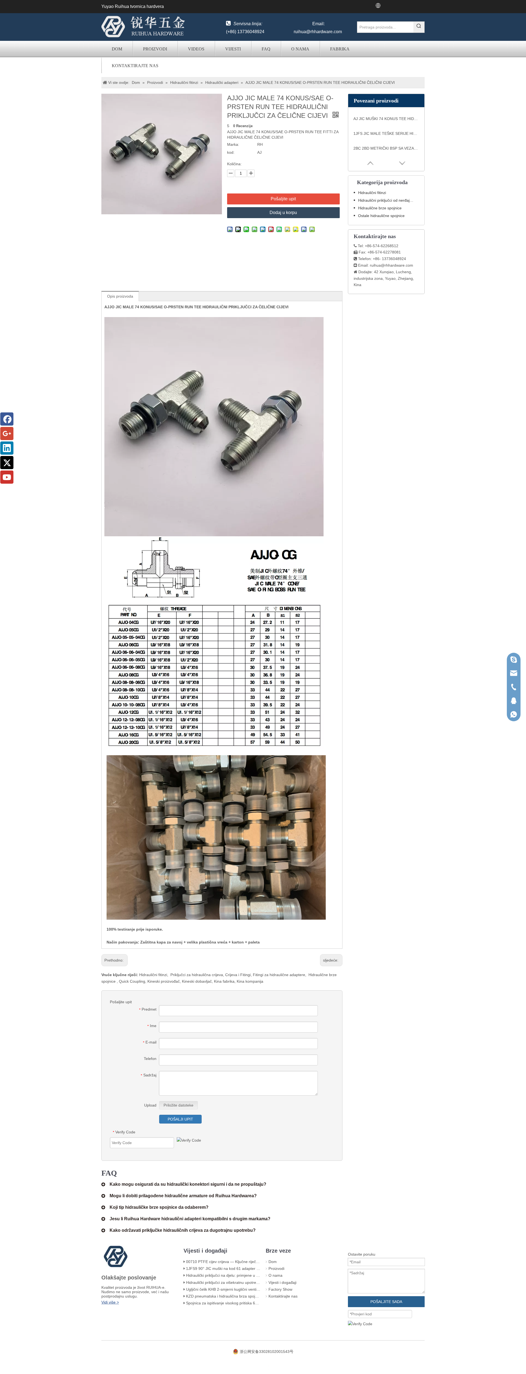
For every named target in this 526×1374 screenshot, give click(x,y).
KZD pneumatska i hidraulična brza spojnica (224, 1296)
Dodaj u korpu (283, 212)
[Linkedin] (6, 448)
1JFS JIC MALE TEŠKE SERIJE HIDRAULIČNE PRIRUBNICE (386, 133)
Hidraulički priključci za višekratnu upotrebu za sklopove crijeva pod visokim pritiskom (259, 1282)
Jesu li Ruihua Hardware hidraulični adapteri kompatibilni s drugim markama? (190, 1218)
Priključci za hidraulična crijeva (196, 975)
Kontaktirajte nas (135, 65)
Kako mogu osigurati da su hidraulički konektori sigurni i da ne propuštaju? (188, 1184)
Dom (117, 49)
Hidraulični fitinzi (153, 975)
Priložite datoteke (178, 1105)
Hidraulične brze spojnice (380, 208)
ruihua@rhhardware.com (318, 31)
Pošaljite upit (283, 198)
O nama (300, 49)
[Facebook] (6, 419)
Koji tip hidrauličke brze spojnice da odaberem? (159, 1207)
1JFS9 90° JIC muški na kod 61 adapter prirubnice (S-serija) (238, 1268)
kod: (231, 152)
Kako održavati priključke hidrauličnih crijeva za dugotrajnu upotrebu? (183, 1230)
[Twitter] (6, 462)
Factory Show (280, 1289)
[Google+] (6, 433)
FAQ (266, 49)
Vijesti (233, 49)
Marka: (233, 144)
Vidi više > (110, 1302)
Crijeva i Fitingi (238, 975)
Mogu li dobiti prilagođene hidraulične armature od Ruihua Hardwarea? (183, 1195)
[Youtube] (6, 477)
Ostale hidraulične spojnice (381, 215)
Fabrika (340, 49)
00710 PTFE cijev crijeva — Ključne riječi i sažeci (228, 1261)
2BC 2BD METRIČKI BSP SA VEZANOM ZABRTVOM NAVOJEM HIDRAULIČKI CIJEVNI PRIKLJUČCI (386, 148)
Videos (196, 49)
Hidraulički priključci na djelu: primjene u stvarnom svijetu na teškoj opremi (250, 1275)
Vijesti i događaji (282, 1282)
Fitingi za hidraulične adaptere (279, 975)
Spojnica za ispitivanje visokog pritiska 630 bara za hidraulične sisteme (247, 1303)
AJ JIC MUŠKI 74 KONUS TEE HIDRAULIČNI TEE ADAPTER (386, 118)
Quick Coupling (132, 981)
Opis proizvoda (120, 296)
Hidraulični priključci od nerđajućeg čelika (388, 200)
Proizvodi (155, 49)
